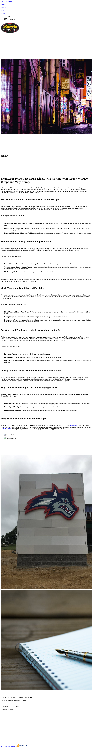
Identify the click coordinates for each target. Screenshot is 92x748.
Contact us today (6, 429)
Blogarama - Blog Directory (9, 746)
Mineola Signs (74, 425)
